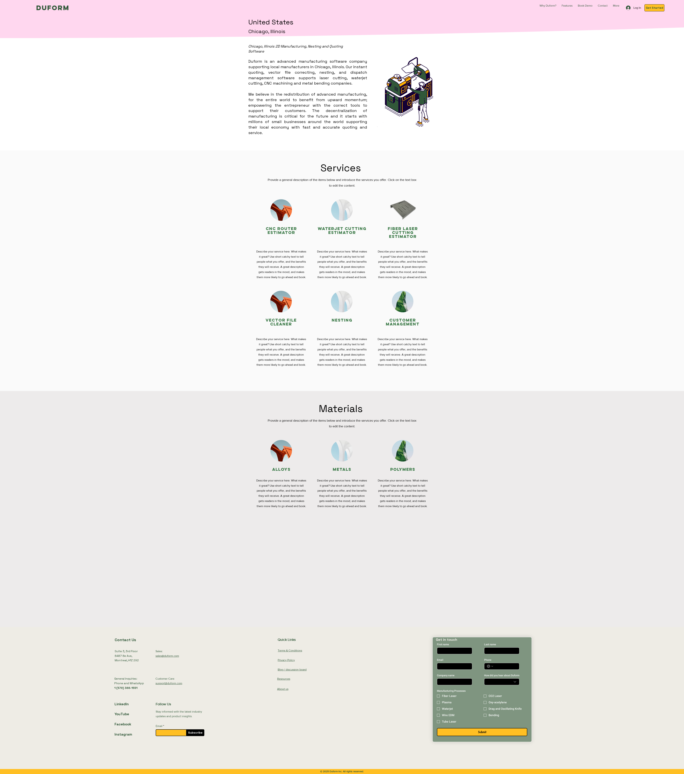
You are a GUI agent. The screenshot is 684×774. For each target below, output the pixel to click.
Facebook (123, 724)
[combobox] (501, 681)
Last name (490, 644)
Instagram (123, 734)
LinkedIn (122, 704)
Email (159, 726)
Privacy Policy (286, 660)
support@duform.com (169, 683)
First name (443, 644)
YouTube (122, 714)
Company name (445, 675)
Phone (487, 659)
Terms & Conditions (290, 650)
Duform (52, 8)
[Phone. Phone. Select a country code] (490, 666)
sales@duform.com (167, 655)
